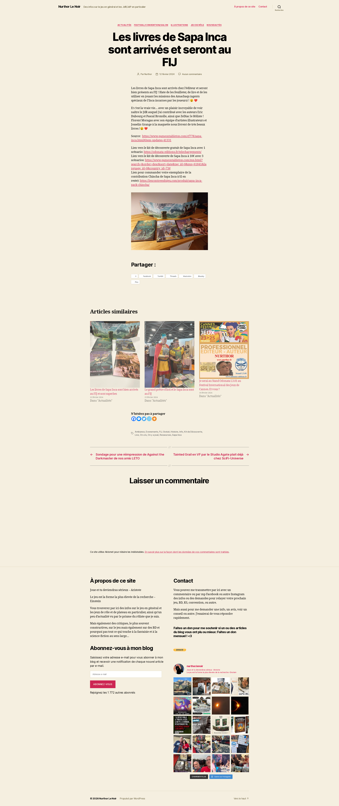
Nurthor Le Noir (69, 6)
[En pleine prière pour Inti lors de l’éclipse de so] (221, 706)
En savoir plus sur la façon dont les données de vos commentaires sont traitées (187, 552)
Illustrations (179, 25)
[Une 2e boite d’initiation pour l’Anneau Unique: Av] (221, 686)
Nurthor (148, 74)
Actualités (124, 25)
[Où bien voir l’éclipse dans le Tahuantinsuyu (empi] (240, 706)
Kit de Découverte (193, 431)
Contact (262, 6)
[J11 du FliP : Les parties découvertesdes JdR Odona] (221, 744)
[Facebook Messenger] (139, 418)
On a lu (143, 435)
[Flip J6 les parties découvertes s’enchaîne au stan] (221, 763)
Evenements (152, 431)
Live (137, 435)
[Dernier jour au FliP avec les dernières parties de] (202, 744)
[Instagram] (149, 418)
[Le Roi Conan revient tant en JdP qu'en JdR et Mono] (202, 706)
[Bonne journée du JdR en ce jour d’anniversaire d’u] (240, 725)
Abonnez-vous (102, 684)
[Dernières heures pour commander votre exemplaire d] (202, 725)
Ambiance (140, 431)
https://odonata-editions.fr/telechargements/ (172, 152)
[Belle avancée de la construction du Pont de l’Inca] (182, 686)
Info (181, 431)
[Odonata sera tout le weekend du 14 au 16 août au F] (182, 706)
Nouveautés (214, 25)
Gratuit (166, 431)
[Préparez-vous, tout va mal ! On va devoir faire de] (182, 725)
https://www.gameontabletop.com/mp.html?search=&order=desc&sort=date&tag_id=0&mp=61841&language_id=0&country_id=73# (168, 164)
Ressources (165, 435)
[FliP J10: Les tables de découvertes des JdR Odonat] (240, 744)
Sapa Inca (177, 435)
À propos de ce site (244, 6)
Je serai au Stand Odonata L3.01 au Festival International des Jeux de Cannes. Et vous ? (220, 385)
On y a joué (153, 435)
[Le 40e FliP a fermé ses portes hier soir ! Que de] (182, 744)
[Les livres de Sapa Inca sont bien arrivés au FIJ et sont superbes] (115, 354)
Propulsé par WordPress (132, 798)
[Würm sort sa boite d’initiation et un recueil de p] (202, 686)
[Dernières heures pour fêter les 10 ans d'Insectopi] (221, 725)
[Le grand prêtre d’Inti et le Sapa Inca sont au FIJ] (169, 354)
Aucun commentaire (192, 74)
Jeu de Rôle (197, 25)
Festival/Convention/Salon (151, 25)
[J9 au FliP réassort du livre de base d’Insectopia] (182, 763)
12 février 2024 (166, 74)
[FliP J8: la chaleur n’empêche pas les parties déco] (202, 763)
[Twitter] (144, 418)
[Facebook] (133, 418)
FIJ (160, 431)
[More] (154, 418)
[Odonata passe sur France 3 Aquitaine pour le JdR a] (240, 763)
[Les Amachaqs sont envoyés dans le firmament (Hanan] (240, 686)
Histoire (174, 431)
